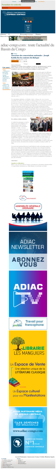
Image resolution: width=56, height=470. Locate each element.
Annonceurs (30, 457)
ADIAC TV (5, 462)
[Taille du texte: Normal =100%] (22, 61)
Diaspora (16, 36)
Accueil (17, 457)
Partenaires (23, 457)
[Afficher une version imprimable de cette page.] (24, 61)
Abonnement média (21, 462)
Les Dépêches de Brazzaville (7, 460)
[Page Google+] (28, 22)
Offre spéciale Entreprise (22, 463)
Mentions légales (50, 457)
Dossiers (29, 36)
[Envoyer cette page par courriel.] (26, 61)
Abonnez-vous (20, 459)
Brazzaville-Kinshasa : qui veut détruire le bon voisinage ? (6, 86)
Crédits (42, 457)
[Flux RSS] (30, 22)
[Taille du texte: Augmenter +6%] (20, 61)
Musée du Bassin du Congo (7, 464)
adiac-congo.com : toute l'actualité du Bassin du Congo (27, 47)
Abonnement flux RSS (22, 461)
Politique (4, 69)
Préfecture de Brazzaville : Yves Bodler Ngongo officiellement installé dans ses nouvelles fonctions (6, 76)
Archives (22, 36)
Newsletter (20, 460)
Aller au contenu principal (28, 1)
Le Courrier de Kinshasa (7, 461)
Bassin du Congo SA (6, 36)
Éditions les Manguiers (6, 465)
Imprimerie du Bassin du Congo (8, 467)
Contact (37, 457)
